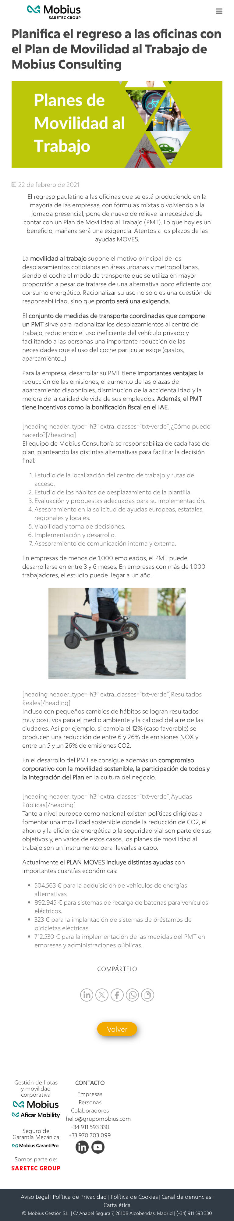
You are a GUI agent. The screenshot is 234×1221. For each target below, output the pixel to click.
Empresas (89, 1094)
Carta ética (117, 1204)
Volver (117, 1029)
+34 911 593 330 (90, 1126)
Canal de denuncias (186, 1196)
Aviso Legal (35, 1196)
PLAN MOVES (85, 862)
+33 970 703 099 (90, 1135)
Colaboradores (90, 1110)
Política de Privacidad (80, 1196)
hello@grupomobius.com (98, 1118)
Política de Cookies (134, 1196)
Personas (90, 1102)
